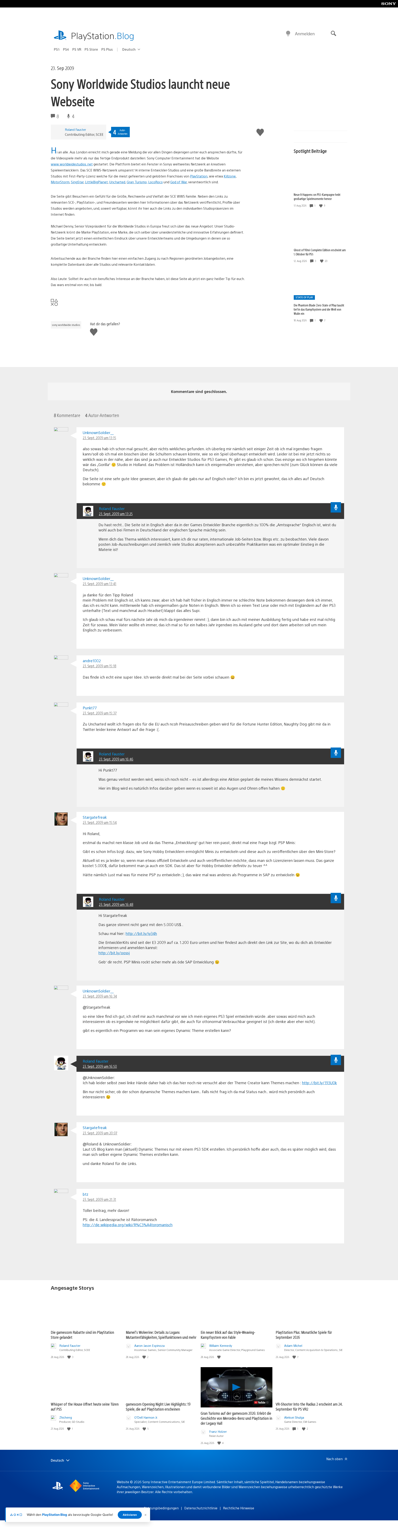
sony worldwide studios (66, 325)
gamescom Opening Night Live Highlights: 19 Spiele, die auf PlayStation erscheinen (158, 1406)
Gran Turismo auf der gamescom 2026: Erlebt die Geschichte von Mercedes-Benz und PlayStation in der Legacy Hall (236, 1418)
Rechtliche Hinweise (238, 1508)
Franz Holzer (218, 1431)
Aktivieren (130, 1514)
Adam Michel (293, 1345)
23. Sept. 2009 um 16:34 (100, 996)
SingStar (77, 182)
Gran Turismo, (137, 182)
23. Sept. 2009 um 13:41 (99, 583)
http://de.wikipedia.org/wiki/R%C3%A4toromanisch (127, 1224)
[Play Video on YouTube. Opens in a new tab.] (261, 1402)
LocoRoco (155, 182)
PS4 (66, 49)
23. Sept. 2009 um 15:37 (100, 713)
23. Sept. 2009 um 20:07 (100, 1133)
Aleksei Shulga (294, 1417)
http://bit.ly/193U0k (319, 1082)
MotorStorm (60, 182)
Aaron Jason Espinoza (149, 1345)
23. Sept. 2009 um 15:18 (99, 665)
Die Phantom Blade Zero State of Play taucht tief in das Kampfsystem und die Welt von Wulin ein (319, 309)
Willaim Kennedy (220, 1345)
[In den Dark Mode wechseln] (288, 34)
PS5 (57, 49)
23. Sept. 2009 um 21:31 (99, 1199)
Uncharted (117, 182)
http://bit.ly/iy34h (141, 933)
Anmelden (305, 33)
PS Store (91, 49)
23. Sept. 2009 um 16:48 (116, 904)
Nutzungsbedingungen (161, 1508)
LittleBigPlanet (96, 182)
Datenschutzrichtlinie (200, 1508)
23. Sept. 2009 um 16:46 (116, 759)
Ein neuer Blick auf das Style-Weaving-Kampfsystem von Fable (228, 1335)
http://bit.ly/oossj (114, 952)
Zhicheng (65, 1417)
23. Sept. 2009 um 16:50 (100, 1066)
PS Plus (107, 49)
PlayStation (102, 35)
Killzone (230, 176)
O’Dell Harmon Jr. (146, 1417)
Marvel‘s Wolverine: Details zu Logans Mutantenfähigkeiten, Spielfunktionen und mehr (161, 1335)
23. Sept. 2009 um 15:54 (100, 822)
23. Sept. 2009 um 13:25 (116, 513)
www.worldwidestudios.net (72, 164)
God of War (178, 182)
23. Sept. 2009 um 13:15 (99, 437)
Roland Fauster (75, 129)
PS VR (76, 49)
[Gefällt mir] (321, 206)
